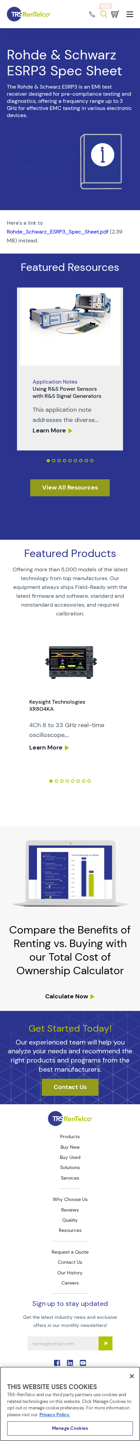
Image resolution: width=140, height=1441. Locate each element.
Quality (70, 1220)
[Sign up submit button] (105, 1343)
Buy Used (70, 1157)
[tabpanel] (70, 369)
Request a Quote (70, 1252)
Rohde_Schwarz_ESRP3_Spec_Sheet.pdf (57, 231)
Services (70, 1178)
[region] (70, 1404)
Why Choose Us (70, 1199)
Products (70, 1136)
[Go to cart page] (115, 14)
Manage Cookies (70, 1428)
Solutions (70, 1167)
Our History (70, 1273)
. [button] (70, 369)
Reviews (70, 1210)
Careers (70, 1283)
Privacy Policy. (54, 1415)
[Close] (131, 1376)
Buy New (70, 1147)
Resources (70, 1230)
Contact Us (70, 1262)
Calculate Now (66, 996)
